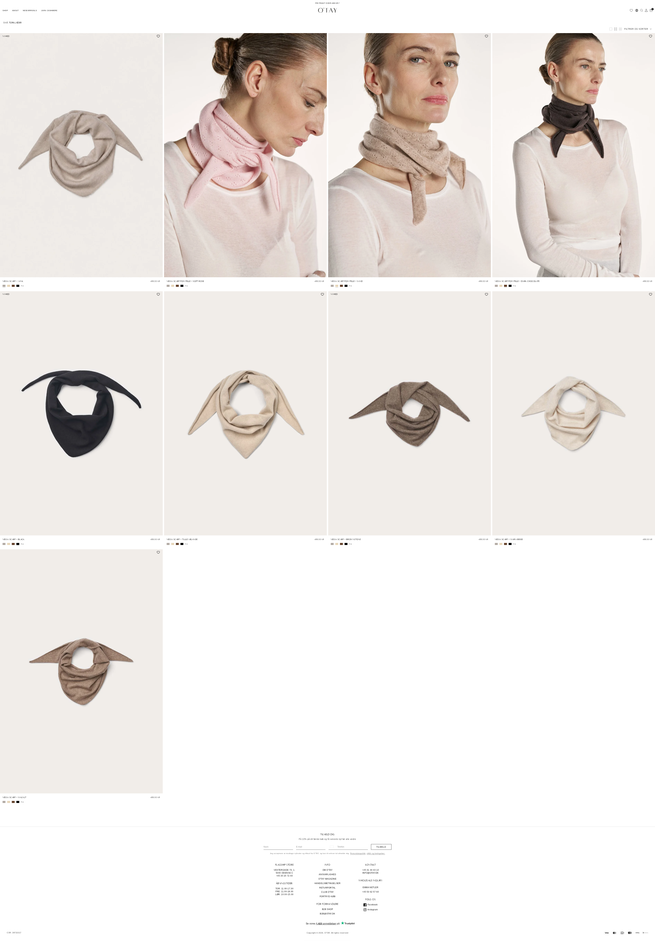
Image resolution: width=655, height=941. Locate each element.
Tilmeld (381, 847)
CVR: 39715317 (14, 933)
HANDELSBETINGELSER (328, 883)
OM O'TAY (328, 870)
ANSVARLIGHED (327, 874)
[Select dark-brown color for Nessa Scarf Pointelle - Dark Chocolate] (13, 286)
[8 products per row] (620, 29)
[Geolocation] (636, 10)
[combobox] (331, 847)
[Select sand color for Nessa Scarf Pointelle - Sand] (8, 286)
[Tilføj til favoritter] (158, 36)
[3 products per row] (610, 29)
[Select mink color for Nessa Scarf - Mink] (4, 286)
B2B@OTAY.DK (327, 914)
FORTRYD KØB (328, 896)
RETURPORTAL (327, 888)
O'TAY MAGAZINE (327, 879)
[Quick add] (4, 274)
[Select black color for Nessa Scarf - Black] (17, 286)
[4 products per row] (615, 29)
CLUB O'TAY (327, 892)
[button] (5, 10)
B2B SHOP (327, 909)
